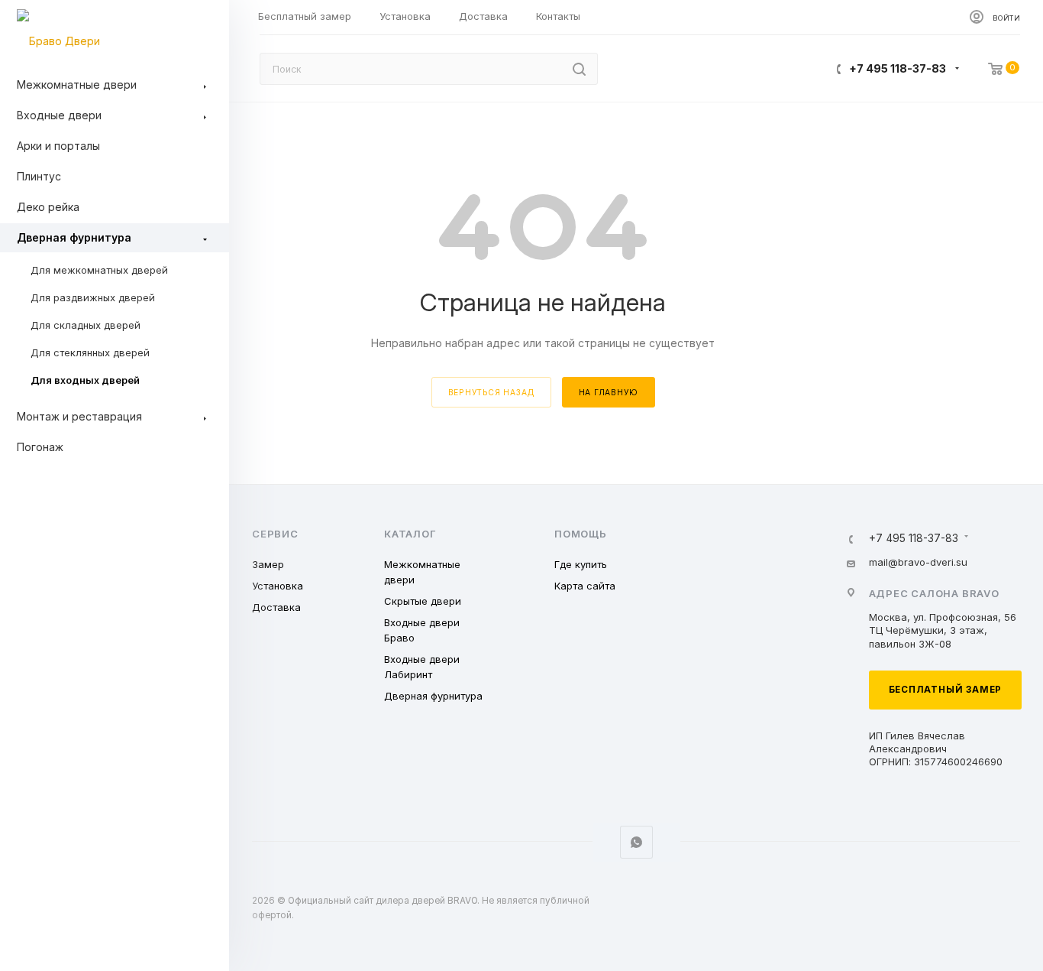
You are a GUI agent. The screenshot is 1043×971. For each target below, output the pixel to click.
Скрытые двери (422, 601)
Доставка (276, 607)
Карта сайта (584, 586)
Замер (268, 564)
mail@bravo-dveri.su (918, 562)
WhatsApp (636, 842)
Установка (277, 586)
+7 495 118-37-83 (897, 68)
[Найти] (579, 69)
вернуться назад (491, 392)
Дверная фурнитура (433, 696)
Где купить (580, 564)
